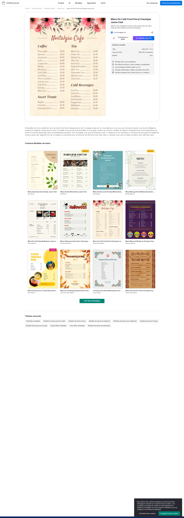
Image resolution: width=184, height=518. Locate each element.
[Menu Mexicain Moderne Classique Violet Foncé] (140, 219)
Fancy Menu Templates (77, 325)
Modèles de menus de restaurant (99, 321)
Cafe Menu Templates (33, 321)
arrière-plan (61, 8)
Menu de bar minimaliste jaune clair (73, 192)
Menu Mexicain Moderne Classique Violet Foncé (140, 241)
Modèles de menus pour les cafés (54, 321)
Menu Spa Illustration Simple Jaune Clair (42, 192)
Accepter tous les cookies (169, 513)
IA (69, 3)
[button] (121, 38)
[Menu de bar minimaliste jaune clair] (75, 170)
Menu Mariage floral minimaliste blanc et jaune (140, 192)
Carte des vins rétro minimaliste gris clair (108, 290)
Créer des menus (37, 8)
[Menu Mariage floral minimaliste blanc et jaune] (140, 170)
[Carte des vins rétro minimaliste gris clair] (108, 269)
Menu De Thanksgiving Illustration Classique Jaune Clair (75, 290)
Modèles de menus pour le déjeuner (125, 321)
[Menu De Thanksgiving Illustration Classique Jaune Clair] (75, 269)
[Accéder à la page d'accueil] (10, 3)
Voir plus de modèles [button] (92, 301)
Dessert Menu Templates (58, 325)
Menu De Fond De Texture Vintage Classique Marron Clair (140, 290)
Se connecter (152, 3)
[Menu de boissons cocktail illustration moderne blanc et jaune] (43, 269)
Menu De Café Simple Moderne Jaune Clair (43, 241)
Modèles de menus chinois (77, 321)
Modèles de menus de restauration (99, 325)
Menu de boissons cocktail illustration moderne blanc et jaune (43, 290)
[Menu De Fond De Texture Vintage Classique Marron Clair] (140, 269)
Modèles (78, 3)
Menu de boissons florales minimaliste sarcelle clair (108, 192)
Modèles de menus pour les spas (36, 325)
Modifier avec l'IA (145, 38)
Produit (61, 3)
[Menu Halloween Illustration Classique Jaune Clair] (75, 219)
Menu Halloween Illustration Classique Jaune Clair (75, 241)
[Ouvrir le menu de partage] (152, 32)
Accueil (27, 8)
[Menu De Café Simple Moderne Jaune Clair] (43, 219)
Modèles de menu (49, 8)
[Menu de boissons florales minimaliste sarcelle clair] (108, 170)
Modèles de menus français (149, 321)
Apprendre (91, 3)
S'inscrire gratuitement (171, 3)
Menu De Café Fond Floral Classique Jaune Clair (108, 241)
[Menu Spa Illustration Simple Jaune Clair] (43, 170)
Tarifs (103, 3)
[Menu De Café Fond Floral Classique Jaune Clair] (108, 219)
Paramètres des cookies (147, 513)
